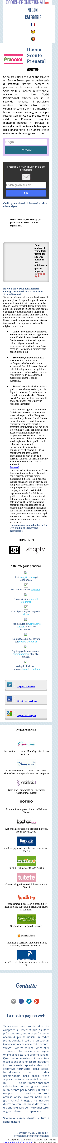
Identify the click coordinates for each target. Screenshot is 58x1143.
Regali (25, 669)
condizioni (43, 1135)
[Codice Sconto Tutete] (26, 881)
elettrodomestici (21, 654)
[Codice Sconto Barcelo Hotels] (26, 845)
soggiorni (35, 589)
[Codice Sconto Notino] (26, 806)
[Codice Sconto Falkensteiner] (26, 959)
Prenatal (14, 467)
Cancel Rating (35, 274)
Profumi (36, 669)
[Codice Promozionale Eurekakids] (26, 865)
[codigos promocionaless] (33, 31)
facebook (22, 1001)
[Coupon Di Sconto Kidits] (26, 901)
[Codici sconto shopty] (35, 554)
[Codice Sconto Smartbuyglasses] (26, 939)
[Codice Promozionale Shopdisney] (26, 767)
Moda (26, 614)
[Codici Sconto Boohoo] (26, 825)
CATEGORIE (33, 17)
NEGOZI (33, 10)
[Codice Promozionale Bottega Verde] (26, 923)
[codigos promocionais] (33, 39)
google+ (37, 1001)
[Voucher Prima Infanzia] (26, 787)
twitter (30, 1001)
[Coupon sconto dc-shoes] (14, 554)
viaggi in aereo (27, 577)
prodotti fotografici (29, 600)
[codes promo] (33, 24)
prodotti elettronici (27, 641)
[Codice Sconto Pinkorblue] (26, 748)
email (14, 1001)
